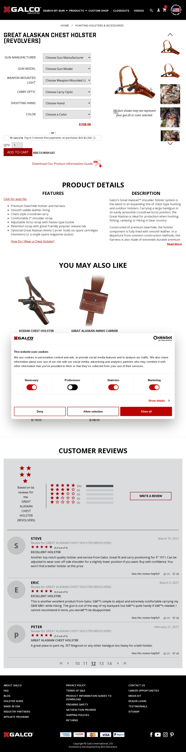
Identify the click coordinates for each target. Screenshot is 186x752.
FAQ (6, 690)
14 (109, 663)
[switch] (72, 387)
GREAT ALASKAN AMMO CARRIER (94, 331)
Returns (72, 720)
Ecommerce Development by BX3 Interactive (93, 746)
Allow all (146, 411)
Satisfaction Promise (81, 709)
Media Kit (134, 695)
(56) (79, 486)
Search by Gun (54, 10)
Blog (7, 695)
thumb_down (173, 574)
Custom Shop (98, 10)
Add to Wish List (44, 152)
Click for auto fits (15, 199)
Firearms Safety (77, 704)
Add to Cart (18, 152)
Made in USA (12, 706)
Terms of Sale (75, 690)
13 (101, 663)
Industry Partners (17, 711)
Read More (174, 244)
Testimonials (137, 706)
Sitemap (133, 711)
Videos (139, 10)
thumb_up (164, 574)
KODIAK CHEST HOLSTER (36, 331)
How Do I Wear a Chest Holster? (32, 241)
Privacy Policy (76, 685)
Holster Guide (13, 701)
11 (85, 663)
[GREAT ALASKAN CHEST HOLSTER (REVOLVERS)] (134, 84)
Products (76, 10)
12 (93, 663)
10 (77, 663)
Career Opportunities (143, 690)
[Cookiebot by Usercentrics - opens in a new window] (156, 338)
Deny (40, 411)
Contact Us (136, 685)
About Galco (13, 685)
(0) (78, 490)
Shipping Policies (77, 715)
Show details (156, 400)
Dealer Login (137, 701)
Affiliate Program (16, 717)
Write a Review (151, 496)
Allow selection (93, 411)
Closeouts (121, 10)
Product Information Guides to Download (89, 697)
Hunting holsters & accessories (99, 25)
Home (65, 25)
